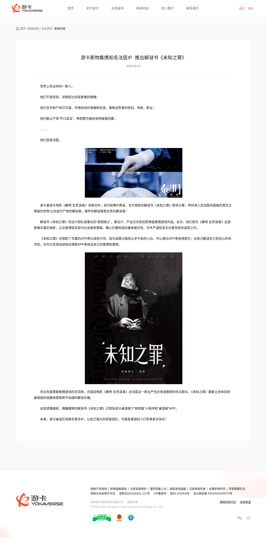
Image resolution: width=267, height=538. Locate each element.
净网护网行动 (228, 502)
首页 (70, 8)
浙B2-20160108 (179, 493)
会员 (242, 8)
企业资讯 (46, 28)
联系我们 (192, 8)
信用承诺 (245, 502)
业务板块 (117, 8)
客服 (250, 8)
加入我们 (167, 8)
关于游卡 (92, 8)
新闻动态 (142, 8)
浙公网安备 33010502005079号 (212, 493)
